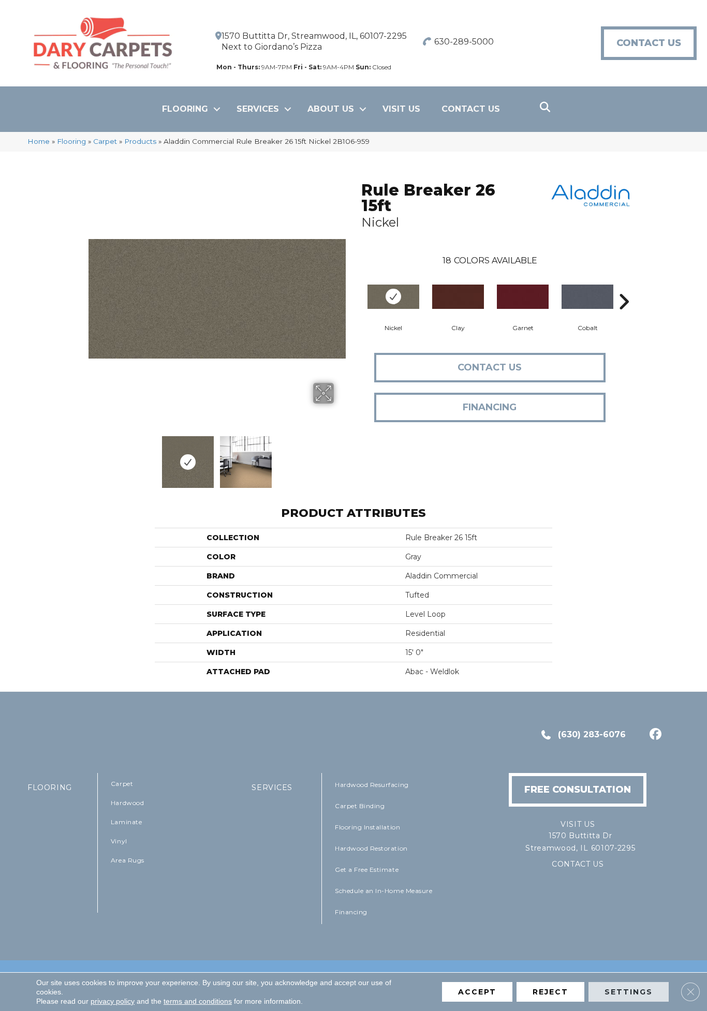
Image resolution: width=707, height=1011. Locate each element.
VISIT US (401, 109)
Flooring (185, 109)
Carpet (105, 141)
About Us (330, 109)
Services (258, 109)
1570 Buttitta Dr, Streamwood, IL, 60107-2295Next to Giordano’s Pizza (314, 41)
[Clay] (458, 296)
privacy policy (113, 1001)
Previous (94, 457)
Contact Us (470, 109)
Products (140, 141)
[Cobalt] (587, 296)
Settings (629, 992)
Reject (550, 992)
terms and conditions (198, 1001)
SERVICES (272, 787)
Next (340, 457)
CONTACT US (578, 864)
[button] (217, 109)
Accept (477, 992)
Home (38, 141)
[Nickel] (393, 296)
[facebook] (653, 735)
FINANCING (490, 407)
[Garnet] (522, 296)
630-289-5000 (464, 42)
